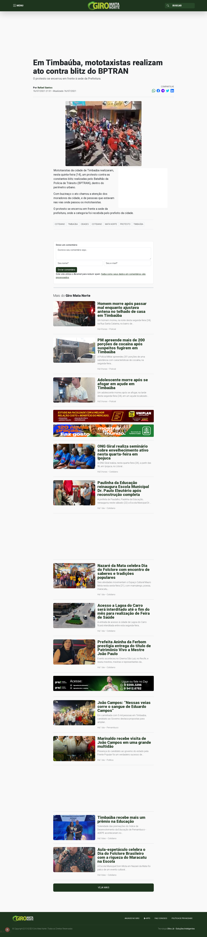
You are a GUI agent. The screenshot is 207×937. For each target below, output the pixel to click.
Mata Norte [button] (111, 224)
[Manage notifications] (7, 929)
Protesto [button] (125, 224)
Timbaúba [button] (73, 224)
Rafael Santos (45, 87)
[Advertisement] (103, 34)
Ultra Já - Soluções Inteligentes (181, 929)
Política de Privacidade (182, 918)
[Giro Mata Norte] (103, 5)
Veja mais (103, 887)
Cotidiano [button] (60, 224)
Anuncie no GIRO (132, 918)
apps (148, 918)
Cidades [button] (85, 224)
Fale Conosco (161, 918)
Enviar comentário (66, 269)
